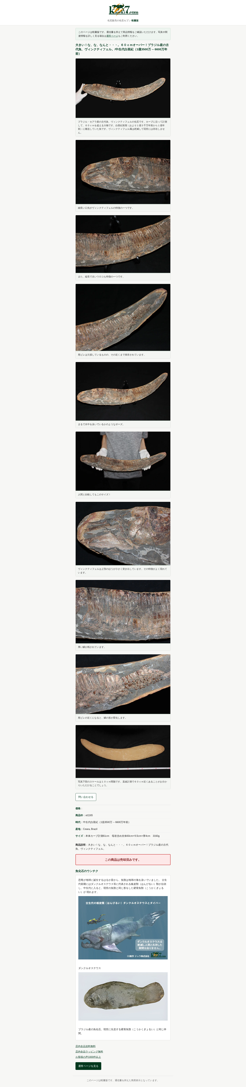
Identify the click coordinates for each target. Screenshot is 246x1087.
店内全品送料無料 (85, 1046)
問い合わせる (85, 797)
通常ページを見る (88, 1066)
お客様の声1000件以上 (88, 1056)
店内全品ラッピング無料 (89, 1051)
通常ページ (112, 36)
